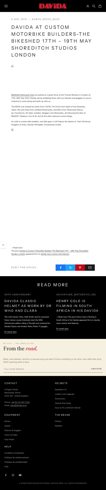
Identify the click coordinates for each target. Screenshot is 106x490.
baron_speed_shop (46, 19)
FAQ (6, 466)
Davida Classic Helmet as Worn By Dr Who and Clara (27, 305)
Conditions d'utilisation (14, 453)
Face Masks (9, 439)
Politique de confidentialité (15, 462)
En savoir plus (10, 331)
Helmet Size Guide (63, 403)
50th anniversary (17, 294)
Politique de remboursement (16, 457)
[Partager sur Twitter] (70, 268)
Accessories (60, 398)
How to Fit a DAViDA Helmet (67, 407)
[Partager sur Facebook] (60, 268)
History (58, 421)
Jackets (7, 426)
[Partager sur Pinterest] (80, 268)
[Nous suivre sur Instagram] (13, 475)
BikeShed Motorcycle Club (22, 95)
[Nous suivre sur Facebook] (5, 475)
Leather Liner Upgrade (64, 394)
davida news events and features (55, 254)
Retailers (58, 426)
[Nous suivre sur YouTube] (20, 475)
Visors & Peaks (11, 435)
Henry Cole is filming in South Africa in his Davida (77, 305)
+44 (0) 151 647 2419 (20, 402)
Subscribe (96, 369)
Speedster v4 (60, 389)
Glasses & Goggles (12, 430)
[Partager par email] (90, 268)
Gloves (7, 421)
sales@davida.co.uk (18, 405)
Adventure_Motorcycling (76, 294)
